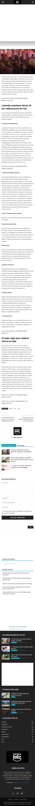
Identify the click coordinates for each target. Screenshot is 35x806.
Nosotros (16, 799)
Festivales (17, 69)
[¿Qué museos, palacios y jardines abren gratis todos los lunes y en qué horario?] (6, 459)
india (19, 408)
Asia (11, 43)
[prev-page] (3, 474)
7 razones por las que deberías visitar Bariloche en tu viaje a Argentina (25, 419)
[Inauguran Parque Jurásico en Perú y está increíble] (6, 711)
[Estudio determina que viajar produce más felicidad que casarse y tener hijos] (6, 703)
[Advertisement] (17, 23)
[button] (2, 2)
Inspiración (12, 69)
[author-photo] (17, 435)
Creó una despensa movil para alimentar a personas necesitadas (16, 573)
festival (10, 408)
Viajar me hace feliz (10, 564)
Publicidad (10, 799)
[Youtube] (22, 793)
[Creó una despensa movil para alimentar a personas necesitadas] (6, 452)
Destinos (7, 43)
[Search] (32, 2)
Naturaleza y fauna (15, 658)
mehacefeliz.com (17, 437)
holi (15, 408)
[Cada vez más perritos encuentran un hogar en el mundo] (6, 657)
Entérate (13, 697)
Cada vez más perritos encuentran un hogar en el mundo (17, 583)
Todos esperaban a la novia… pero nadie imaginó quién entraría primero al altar (17, 592)
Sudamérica (14, 712)
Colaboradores (23, 799)
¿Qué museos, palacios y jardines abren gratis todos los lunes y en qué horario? (22, 459)
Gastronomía (14, 650)
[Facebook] (13, 793)
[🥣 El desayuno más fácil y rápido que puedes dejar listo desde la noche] (6, 649)
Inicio (2, 43)
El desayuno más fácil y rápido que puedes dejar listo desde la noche (17, 579)
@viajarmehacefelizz (17, 629)
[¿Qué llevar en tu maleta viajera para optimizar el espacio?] (6, 695)
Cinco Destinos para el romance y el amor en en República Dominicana (8, 419)
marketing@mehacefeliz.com (21, 782)
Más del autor (20, 445)
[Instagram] (17, 793)
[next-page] (5, 474)
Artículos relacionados (9, 445)
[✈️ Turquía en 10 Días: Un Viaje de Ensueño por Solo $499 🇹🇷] (6, 467)
